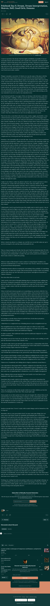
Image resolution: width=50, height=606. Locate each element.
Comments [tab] (4, 529)
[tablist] (6, 529)
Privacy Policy (34, 582)
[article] (25, 552)
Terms (27, 596)
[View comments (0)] (7, 14)
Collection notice (33, 596)
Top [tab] (2, 545)
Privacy (23, 596)
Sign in (46, 2)
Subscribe (41, 2)
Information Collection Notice (24, 582)
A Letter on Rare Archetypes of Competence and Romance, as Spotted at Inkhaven (21, 549)
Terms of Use (31, 580)
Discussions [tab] (11, 545)
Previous (6, 519)
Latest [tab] (6, 545)
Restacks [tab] (10, 529)
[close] (37, 560)
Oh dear (3, 552)
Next (45, 519)
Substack (19, 603)
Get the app (31, 600)
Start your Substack (21, 600)
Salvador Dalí (38, 55)
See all (3, 577)
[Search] (47, 545)
